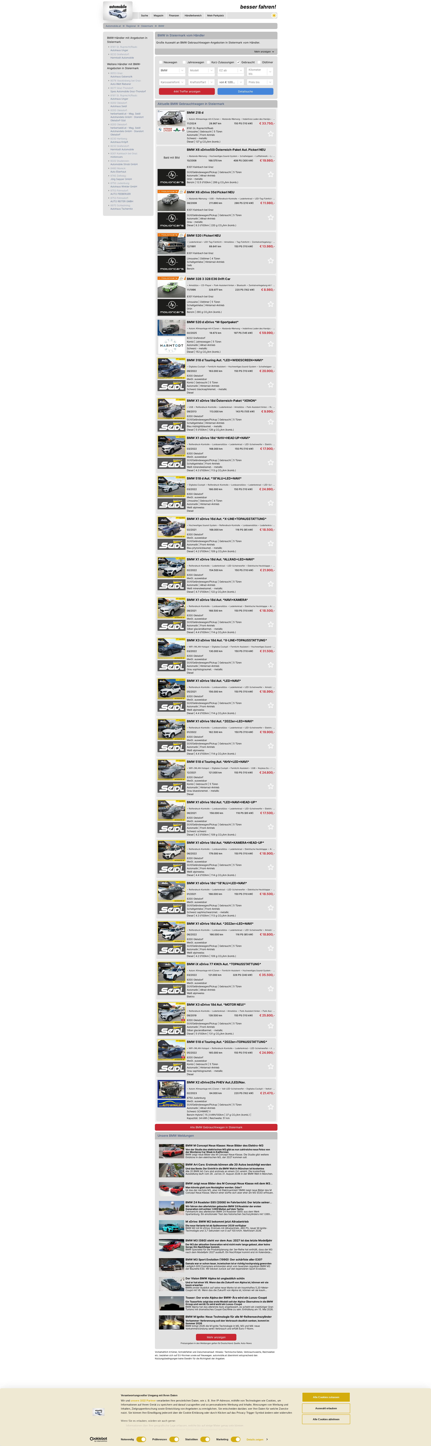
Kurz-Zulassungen (222, 62)
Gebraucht (248, 62)
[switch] (174, 1439)
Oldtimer (267, 62)
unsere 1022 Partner (143, 1400)
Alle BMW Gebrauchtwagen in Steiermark (216, 1127)
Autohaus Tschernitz (121, 208)
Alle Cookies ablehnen (326, 1419)
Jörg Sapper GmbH (121, 179)
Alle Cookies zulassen (326, 1397)
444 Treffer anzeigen (187, 91)
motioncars (116, 156)
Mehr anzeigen (216, 1337)
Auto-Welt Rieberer (120, 83)
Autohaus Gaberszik (121, 76)
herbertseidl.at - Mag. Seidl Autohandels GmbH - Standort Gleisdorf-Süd (127, 117)
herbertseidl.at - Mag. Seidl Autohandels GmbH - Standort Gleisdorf (127, 131)
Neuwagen (170, 62)
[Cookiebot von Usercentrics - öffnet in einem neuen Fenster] (98, 1439)
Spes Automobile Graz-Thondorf (128, 91)
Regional (131, 25)
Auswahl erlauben (326, 1408)
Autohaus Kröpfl (119, 141)
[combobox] (161, 70)
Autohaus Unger (119, 50)
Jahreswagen (195, 62)
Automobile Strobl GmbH (124, 164)
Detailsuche (245, 91)
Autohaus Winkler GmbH (123, 186)
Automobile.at (113, 25)
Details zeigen (255, 1439)
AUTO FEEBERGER (120, 193)
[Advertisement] (190, 1387)
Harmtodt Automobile (122, 57)
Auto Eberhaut (118, 171)
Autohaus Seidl (118, 106)
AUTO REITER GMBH (121, 201)
